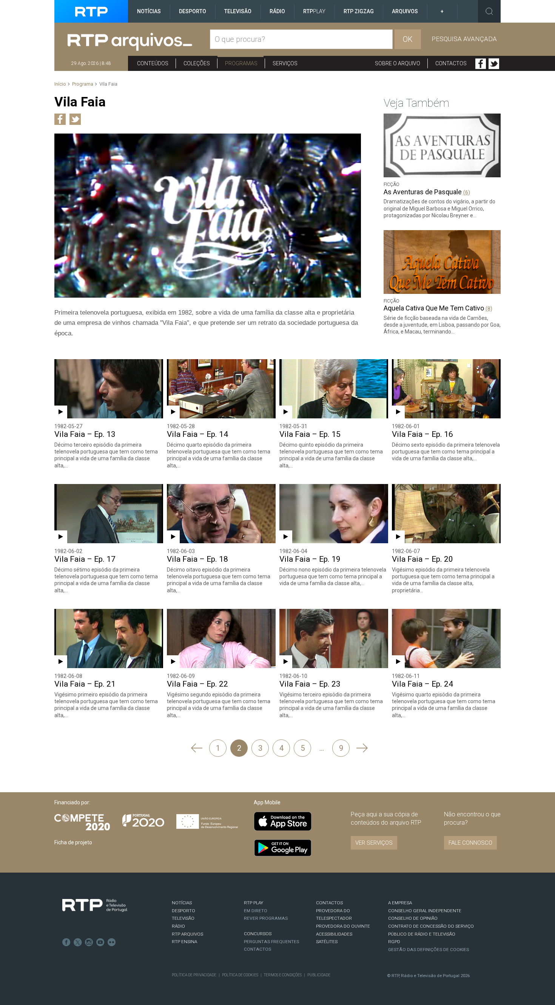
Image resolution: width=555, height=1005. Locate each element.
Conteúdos (152, 63)
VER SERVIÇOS (374, 842)
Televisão (237, 11)
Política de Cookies (240, 975)
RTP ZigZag (359, 11)
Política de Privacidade (194, 975)
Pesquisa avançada (464, 39)
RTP (314, 11)
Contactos (451, 63)
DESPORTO (183, 910)
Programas (241, 63)
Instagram (89, 942)
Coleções (196, 63)
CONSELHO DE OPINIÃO (413, 918)
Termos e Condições (283, 975)
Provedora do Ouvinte (343, 926)
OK (408, 39)
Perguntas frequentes (271, 941)
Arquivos (405, 11)
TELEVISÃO (183, 918)
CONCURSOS (257, 933)
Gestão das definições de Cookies (428, 949)
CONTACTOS (329, 902)
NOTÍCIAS (182, 902)
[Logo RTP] (94, 905)
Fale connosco (470, 842)
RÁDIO (178, 926)
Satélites (327, 941)
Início (60, 84)
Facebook (480, 63)
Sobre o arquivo (397, 63)
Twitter (494, 63)
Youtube (100, 942)
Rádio (277, 11)
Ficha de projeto (73, 842)
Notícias (149, 11)
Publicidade (318, 975)
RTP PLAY (253, 902)
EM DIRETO (255, 910)
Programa (82, 84)
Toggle (489, 11)
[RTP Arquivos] (139, 42)
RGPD (394, 941)
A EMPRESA (400, 902)
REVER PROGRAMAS (266, 918)
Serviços (285, 63)
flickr (112, 942)
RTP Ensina (184, 941)
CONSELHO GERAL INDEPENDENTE (424, 910)
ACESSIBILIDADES (334, 934)
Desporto (192, 11)
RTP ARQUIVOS (187, 934)
